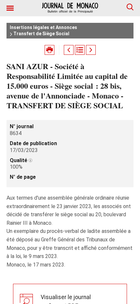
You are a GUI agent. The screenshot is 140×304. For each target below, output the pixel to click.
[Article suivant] (91, 50)
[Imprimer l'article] (49, 50)
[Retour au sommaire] (80, 50)
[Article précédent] (69, 50)
